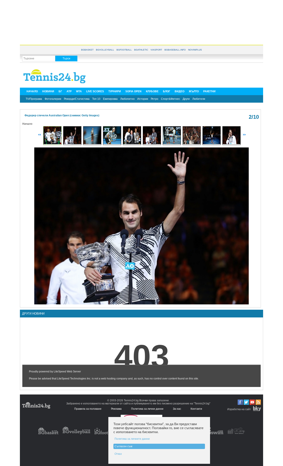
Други (186, 98)
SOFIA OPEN (133, 91)
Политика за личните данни (132, 438)
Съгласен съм (123, 446)
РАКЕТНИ (209, 91)
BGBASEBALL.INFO (175, 50)
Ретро (154, 98)
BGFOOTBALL (124, 50)
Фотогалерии (53, 98)
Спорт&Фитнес (170, 98)
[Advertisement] (141, 22)
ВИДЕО (179, 91)
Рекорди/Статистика (77, 98)
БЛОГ (166, 91)
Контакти (196, 408)
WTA (79, 91)
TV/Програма (34, 98)
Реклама (116, 408)
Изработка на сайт (239, 409)
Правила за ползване (87, 408)
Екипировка (110, 98)
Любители (198, 98)
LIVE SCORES (95, 91)
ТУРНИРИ (114, 91)
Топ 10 (96, 98)
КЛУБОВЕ (152, 91)
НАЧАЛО (32, 91)
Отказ (118, 453)
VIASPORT (156, 50)
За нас (177, 408)
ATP (69, 91)
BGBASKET (87, 50)
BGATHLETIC (141, 50)
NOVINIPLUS (195, 50)
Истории (142, 98)
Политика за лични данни (147, 408)
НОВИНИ (48, 91)
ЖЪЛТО (194, 91)
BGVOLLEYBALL (105, 50)
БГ (60, 91)
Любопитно (127, 98)
